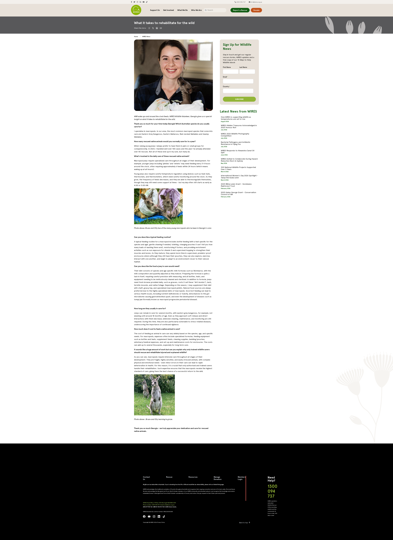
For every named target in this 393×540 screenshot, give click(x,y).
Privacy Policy (161, 522)
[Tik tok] (164, 517)
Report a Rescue (240, 10)
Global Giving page (218, 484)
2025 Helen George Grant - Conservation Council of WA (238, 193)
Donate (256, 10)
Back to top (243, 523)
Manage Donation (218, 478)
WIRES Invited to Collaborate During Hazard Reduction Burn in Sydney (239, 160)
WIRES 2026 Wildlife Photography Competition (235, 135)
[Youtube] (149, 517)
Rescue (169, 477)
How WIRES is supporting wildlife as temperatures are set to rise (236, 118)
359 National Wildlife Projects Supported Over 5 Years (238, 168)
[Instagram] (154, 517)
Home (136, 36)
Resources (193, 477)
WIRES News (146, 36)
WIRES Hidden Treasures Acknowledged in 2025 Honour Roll (239, 126)
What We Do (182, 10)
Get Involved (168, 10)
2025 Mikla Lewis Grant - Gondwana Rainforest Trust (236, 185)
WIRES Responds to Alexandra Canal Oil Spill (237, 151)
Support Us (155, 10)
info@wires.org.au (256, 2)
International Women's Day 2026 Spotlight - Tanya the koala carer (239, 176)
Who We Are (196, 10)
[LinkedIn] (159, 517)
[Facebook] (144, 517)
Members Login (242, 478)
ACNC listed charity (170, 507)
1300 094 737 (241, 2)
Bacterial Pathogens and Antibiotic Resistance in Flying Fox (235, 143)
